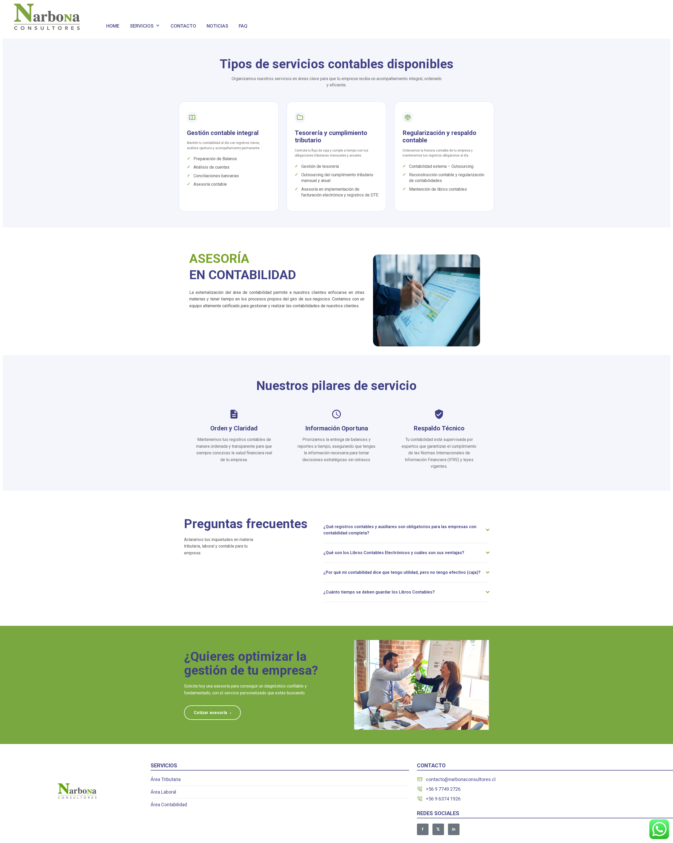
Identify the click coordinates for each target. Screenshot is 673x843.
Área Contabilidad (169, 804)
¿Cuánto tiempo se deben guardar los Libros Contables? (379, 592)
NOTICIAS (217, 26)
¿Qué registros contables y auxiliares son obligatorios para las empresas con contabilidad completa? (399, 529)
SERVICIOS (142, 26)
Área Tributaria (166, 779)
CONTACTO (183, 26)
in (453, 829)
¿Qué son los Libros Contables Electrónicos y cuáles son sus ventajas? (393, 552)
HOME (112, 26)
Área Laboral (163, 792)
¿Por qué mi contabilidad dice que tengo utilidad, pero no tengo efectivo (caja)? (402, 572)
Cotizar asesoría (212, 712)
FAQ (243, 26)
